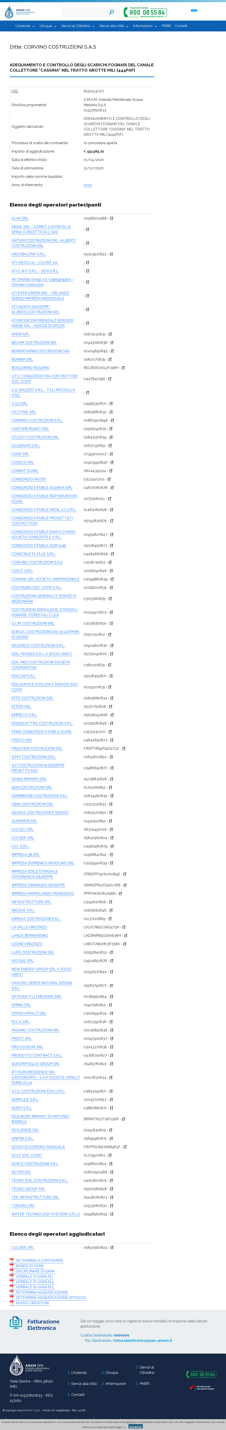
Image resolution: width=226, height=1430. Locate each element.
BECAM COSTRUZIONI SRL (34, 342)
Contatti (181, 26)
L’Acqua (46, 26)
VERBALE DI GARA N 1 (34, 1276)
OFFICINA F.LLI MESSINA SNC (36, 996)
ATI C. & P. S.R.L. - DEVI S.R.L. (35, 271)
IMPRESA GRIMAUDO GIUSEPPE (38, 885)
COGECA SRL (22, 462)
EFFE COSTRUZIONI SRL (32, 698)
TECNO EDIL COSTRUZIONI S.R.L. (39, 1180)
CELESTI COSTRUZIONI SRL (35, 437)
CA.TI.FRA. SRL (23, 412)
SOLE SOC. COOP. (26, 1155)
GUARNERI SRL (24, 821)
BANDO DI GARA (30, 1266)
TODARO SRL (23, 1206)
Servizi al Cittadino (75, 26)
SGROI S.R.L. (21, 1108)
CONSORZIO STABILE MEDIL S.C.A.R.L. (43, 510)
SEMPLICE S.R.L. (25, 1099)
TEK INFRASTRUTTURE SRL (35, 1197)
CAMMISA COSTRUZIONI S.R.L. (37, 420)
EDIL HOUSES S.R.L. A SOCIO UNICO (41, 654)
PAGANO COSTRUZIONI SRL (35, 1030)
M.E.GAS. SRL (22, 961)
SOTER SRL (21, 1172)
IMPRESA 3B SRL (25, 855)
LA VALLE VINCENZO (29, 927)
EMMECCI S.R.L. (24, 715)
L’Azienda (23, 26)
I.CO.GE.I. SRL (22, 829)
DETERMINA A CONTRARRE (39, 1260)
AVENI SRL (20, 334)
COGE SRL (20, 454)
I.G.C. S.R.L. (20, 846)
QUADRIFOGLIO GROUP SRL (35, 1064)
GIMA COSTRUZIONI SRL (32, 804)
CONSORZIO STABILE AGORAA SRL (41, 488)
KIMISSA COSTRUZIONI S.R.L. (36, 919)
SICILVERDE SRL (25, 1130)
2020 (88, 185)
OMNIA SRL (21, 1005)
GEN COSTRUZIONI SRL (31, 787)
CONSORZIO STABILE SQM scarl (38, 545)
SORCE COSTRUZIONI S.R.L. (35, 1164)
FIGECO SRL (21, 740)
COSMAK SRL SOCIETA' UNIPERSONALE (45, 579)
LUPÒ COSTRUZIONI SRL (32, 952)
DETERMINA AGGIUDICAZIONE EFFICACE (51, 1298)
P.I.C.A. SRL (20, 1022)
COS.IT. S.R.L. (22, 571)
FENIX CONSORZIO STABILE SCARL (41, 732)
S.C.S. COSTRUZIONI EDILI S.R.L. (38, 1091)
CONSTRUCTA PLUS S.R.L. (33, 554)
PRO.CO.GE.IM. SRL (27, 1047)
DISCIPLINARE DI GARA (35, 1271)
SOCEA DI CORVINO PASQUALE (38, 1147)
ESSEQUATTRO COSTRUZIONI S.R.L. (42, 723)
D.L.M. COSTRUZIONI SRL (33, 623)
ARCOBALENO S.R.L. (28, 254)
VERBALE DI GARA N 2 (35, 1282)
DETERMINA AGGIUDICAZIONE (42, 1292)
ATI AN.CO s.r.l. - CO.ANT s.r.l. (34, 262)
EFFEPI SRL (21, 706)
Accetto (136, 1427)
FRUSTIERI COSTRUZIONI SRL (37, 748)
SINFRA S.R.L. (22, 1138)
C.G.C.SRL (19, 403)
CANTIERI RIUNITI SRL (30, 429)
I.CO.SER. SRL (22, 838)
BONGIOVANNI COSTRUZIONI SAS (40, 351)
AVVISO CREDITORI (32, 1303)
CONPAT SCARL (25, 471)
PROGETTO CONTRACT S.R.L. (36, 1055)
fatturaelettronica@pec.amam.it (142, 1340)
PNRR (166, 26)
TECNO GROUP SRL (28, 1189)
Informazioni (143, 26)
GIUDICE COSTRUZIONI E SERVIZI (39, 813)
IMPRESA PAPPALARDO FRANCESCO (42, 893)
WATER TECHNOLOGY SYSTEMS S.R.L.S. (45, 1214)
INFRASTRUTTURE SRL (31, 902)
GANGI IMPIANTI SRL (29, 779)
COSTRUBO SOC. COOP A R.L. (36, 587)
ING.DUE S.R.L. (23, 910)
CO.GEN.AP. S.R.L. (25, 446)
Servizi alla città (112, 26)
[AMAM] (19, 13)
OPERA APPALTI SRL (28, 1013)
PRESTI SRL (21, 1038)
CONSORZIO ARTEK (28, 479)
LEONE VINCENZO (27, 944)
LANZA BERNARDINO (29, 935)
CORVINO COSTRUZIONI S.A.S (36, 562)
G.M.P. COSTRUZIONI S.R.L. (33, 757)
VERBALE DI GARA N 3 (35, 1287)
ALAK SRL (20, 218)
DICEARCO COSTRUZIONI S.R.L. (38, 645)
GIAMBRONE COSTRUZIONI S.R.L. (39, 796)
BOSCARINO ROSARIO (30, 368)
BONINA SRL (22, 359)
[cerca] (111, 12)
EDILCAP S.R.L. (23, 676)
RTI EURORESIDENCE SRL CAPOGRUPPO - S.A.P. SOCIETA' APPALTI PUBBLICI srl (45, 1077)
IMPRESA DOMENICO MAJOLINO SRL (43, 863)
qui (124, 1427)
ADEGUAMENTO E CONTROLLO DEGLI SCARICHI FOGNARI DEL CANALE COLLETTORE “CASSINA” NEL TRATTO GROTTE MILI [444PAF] (82, 67)
